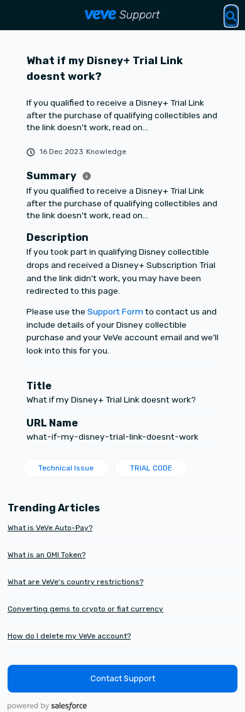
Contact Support (122, 678)
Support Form (115, 311)
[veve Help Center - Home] (122, 15)
